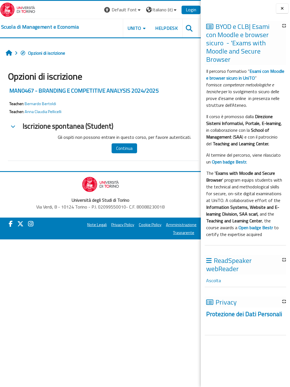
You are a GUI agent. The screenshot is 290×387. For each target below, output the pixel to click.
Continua (124, 148)
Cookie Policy (150, 225)
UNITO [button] (134, 28)
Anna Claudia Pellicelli (43, 112)
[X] (20, 224)
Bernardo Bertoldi (40, 104)
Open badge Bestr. (229, 161)
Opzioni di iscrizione (46, 53)
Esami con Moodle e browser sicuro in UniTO (245, 74)
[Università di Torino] (17, 9)
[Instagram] (31, 224)
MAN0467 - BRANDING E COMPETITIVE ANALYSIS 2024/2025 (84, 90)
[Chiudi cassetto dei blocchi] (282, 8)
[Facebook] (11, 224)
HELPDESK (166, 28)
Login (191, 9)
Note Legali (97, 225)
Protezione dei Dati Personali (244, 313)
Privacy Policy (122, 225)
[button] (123, 9)
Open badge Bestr (255, 227)
